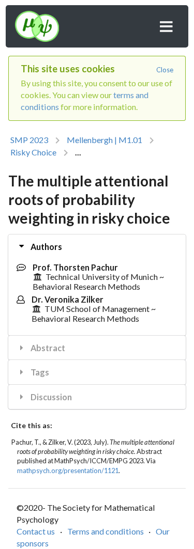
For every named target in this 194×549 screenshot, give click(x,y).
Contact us (36, 531)
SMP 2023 (29, 140)
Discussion (50, 397)
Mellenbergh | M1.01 (104, 140)
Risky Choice (33, 152)
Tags (39, 372)
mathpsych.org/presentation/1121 (67, 470)
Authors (45, 247)
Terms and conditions (105, 531)
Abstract (47, 348)
